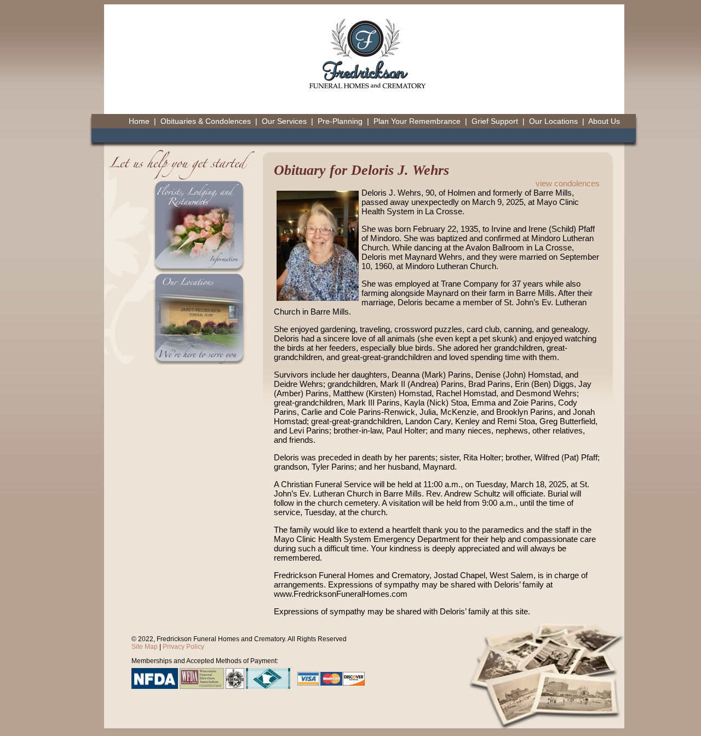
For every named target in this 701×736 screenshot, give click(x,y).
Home (139, 121)
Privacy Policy (183, 647)
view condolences (568, 183)
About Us (604, 121)
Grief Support (495, 121)
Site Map (144, 647)
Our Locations (553, 121)
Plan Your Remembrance (417, 121)
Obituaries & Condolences (205, 121)
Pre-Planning (340, 121)
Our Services (284, 121)
